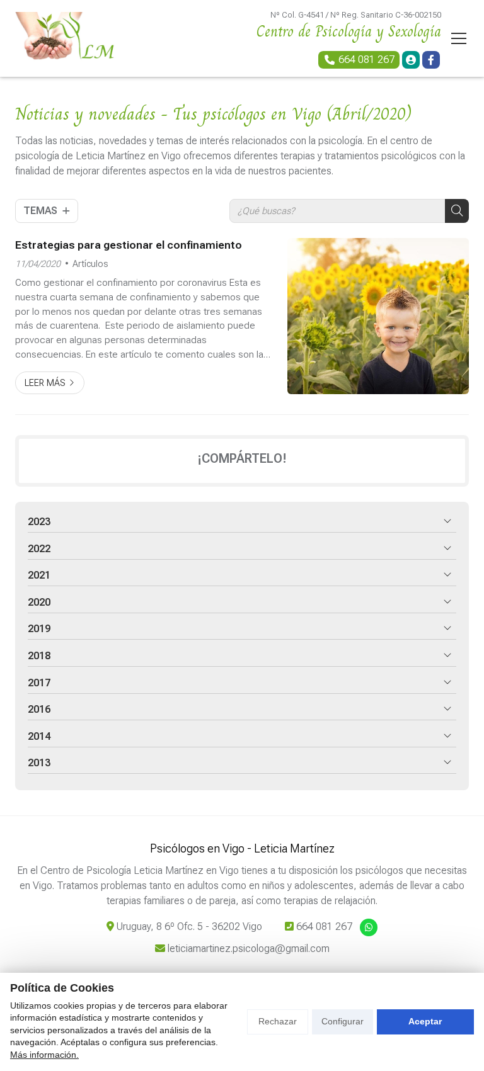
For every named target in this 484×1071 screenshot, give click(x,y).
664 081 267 (324, 926)
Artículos (90, 264)
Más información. (44, 1055)
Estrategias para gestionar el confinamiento (128, 245)
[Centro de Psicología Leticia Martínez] (65, 38)
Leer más (45, 383)
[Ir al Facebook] (431, 60)
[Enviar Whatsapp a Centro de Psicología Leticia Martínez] (368, 927)
